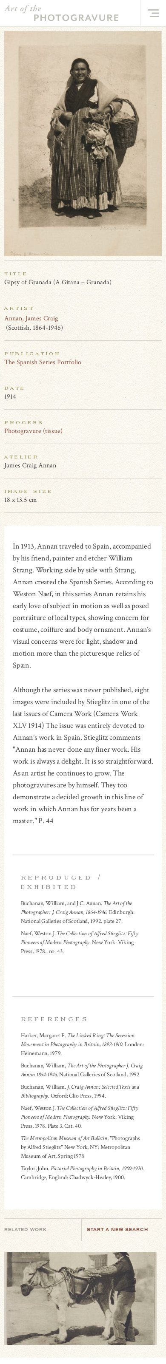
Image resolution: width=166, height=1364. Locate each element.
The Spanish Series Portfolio (42, 362)
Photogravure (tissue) (33, 431)
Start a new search (117, 1229)
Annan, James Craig (31, 318)
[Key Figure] (157, 318)
